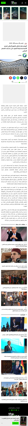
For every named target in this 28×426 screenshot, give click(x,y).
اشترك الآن (15, 423)
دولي (26, 43)
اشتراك (3, 2)
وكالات (19, 55)
